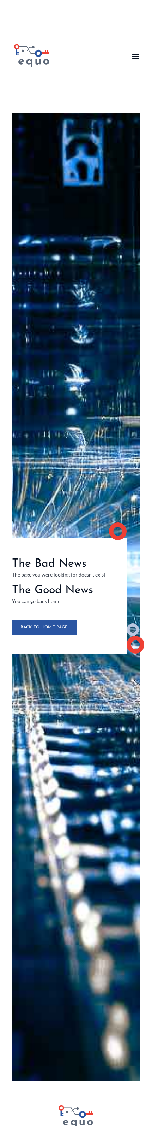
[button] (136, 56)
